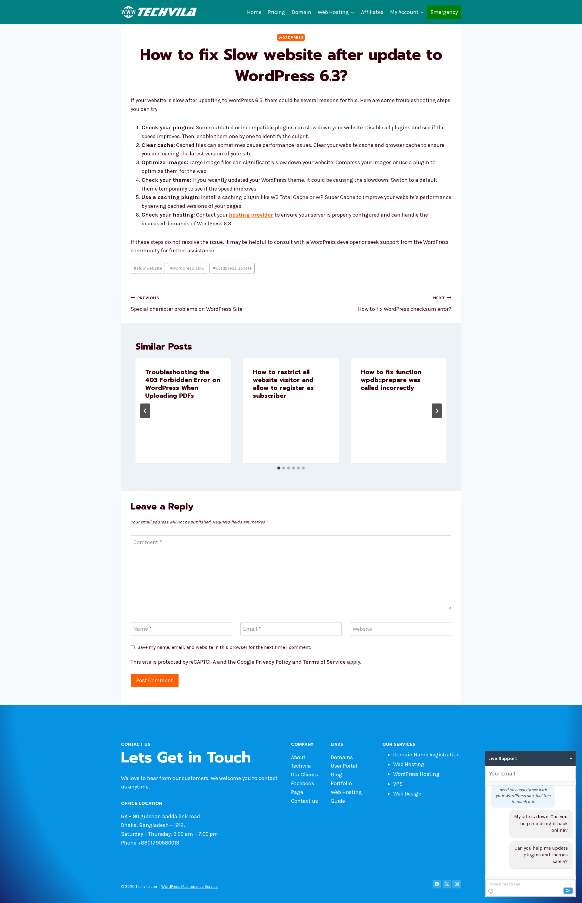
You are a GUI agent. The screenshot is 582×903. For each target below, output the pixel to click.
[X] (447, 884)
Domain (301, 12)
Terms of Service (324, 662)
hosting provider (251, 214)
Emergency (444, 12)
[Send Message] (568, 891)
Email (252, 629)
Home (254, 12)
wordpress (291, 37)
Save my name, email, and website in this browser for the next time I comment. (224, 647)
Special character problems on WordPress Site (186, 303)
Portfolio (341, 783)
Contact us (304, 801)
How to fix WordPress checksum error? (404, 303)
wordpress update (232, 268)
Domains (342, 757)
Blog (336, 774)
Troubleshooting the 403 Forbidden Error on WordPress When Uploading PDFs (182, 383)
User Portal (344, 765)
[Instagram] (456, 884)
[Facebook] (437, 884)
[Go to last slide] (145, 410)
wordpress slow (187, 268)
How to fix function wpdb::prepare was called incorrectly (391, 379)
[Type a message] (530, 887)
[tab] (278, 468)
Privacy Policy (273, 662)
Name (142, 629)
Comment (147, 542)
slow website (148, 268)
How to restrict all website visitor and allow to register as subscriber (283, 383)
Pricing (276, 12)
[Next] (437, 410)
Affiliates (372, 12)
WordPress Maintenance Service (189, 886)
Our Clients (304, 774)
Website (362, 629)
